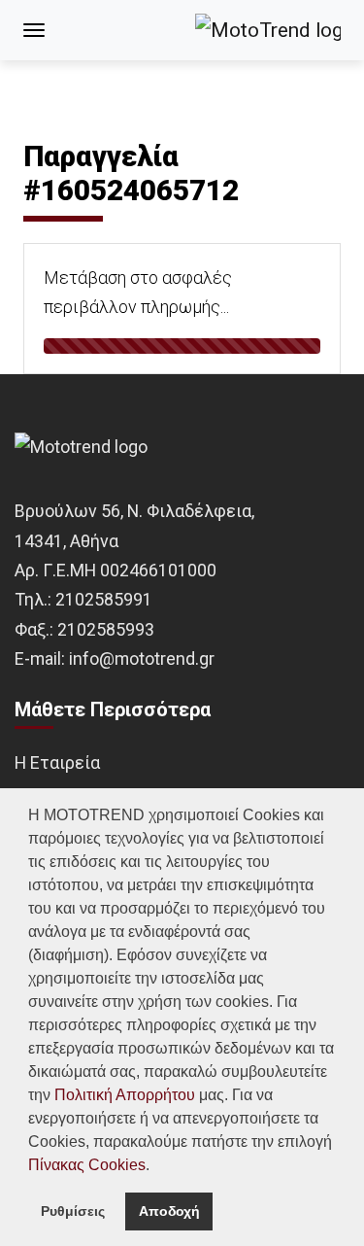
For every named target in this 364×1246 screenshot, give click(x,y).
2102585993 (105, 629)
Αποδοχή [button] (169, 1211)
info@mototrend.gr (142, 658)
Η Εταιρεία (57, 762)
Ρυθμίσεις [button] (73, 1211)
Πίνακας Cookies (87, 1165)
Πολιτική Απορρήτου (124, 1095)
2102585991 (103, 599)
